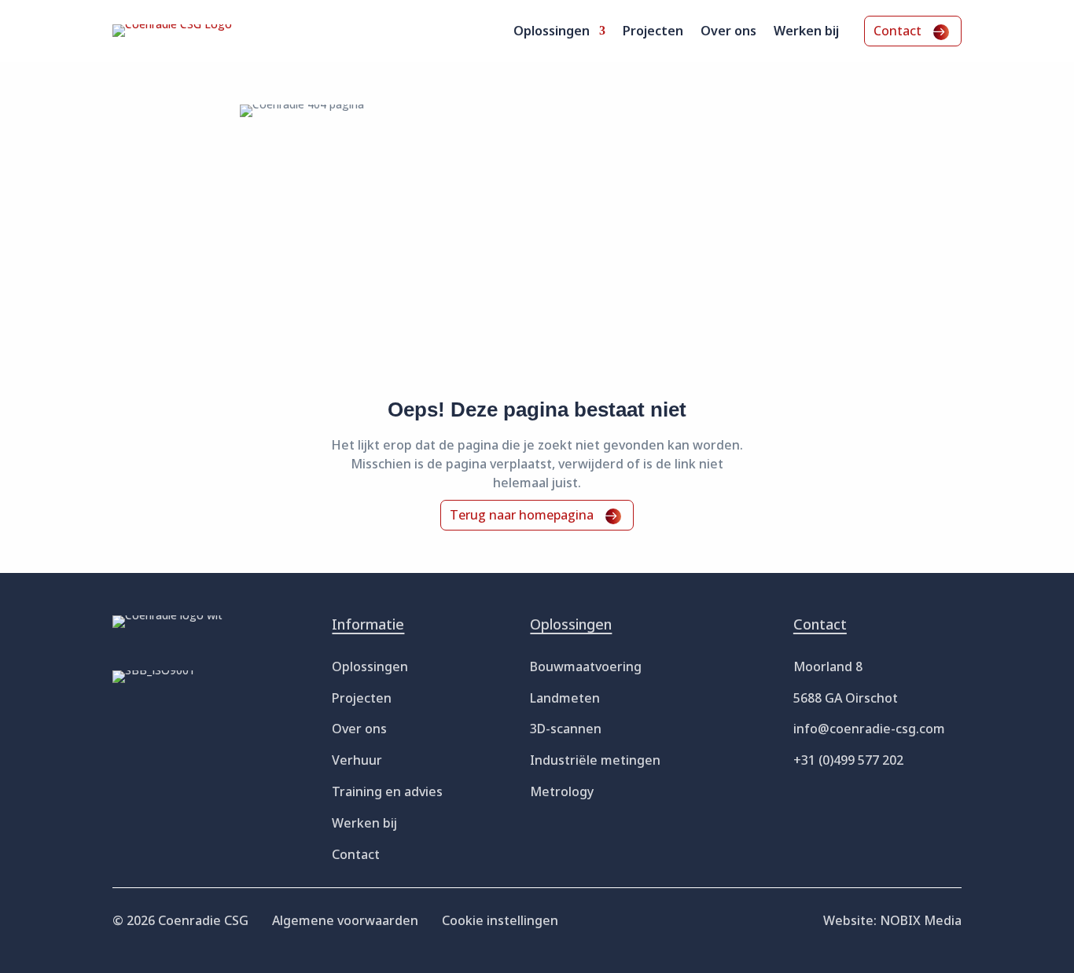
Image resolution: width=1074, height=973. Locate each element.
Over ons (728, 32)
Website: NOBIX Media (892, 920)
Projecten (653, 32)
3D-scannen (565, 728)
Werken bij (806, 32)
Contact (897, 30)
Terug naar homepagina (522, 514)
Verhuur (357, 760)
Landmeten (565, 698)
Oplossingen (551, 32)
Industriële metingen (595, 760)
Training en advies (387, 791)
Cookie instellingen (500, 920)
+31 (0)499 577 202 (848, 760)
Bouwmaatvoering (586, 666)
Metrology (562, 791)
